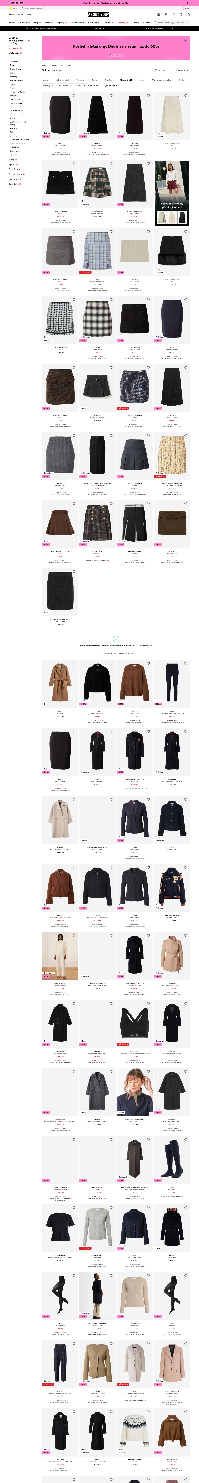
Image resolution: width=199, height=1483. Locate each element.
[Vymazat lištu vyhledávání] (188, 22)
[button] (161, 70)
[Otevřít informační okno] (188, 3)
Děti (29, 14)
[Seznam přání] (181, 14)
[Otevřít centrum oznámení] (173, 14)
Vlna (69, 66)
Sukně (62, 66)
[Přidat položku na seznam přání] (74, 95)
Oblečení (53, 66)
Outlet (15, 8)
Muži (20, 14)
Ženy (11, 14)
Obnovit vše (113, 85)
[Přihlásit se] (166, 14)
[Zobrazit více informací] (60, 156)
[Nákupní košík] (188, 14)
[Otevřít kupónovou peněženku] (158, 14)
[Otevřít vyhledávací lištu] (155, 22)
